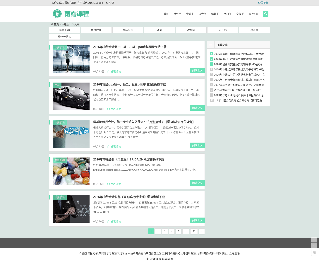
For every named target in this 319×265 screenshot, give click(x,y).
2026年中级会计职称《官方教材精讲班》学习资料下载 (129, 197)
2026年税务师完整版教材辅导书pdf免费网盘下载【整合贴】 (248, 64)
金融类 (190, 13)
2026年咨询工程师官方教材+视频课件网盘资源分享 (243, 59)
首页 (166, 13)
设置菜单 (263, 2)
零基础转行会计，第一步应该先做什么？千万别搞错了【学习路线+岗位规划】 (144, 122)
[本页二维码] (314, 253)
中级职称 (96, 30)
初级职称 (64, 30)
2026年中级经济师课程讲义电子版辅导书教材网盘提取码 (246, 69)
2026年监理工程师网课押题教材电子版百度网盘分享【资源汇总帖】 (253, 53)
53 (194, 231)
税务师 (191, 30)
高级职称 (128, 30)
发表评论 (115, 71)
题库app (253, 13)
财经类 (177, 13)
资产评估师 (64, 36)
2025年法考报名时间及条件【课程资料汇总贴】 (241, 95)
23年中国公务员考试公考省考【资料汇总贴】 (241, 100)
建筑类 (215, 13)
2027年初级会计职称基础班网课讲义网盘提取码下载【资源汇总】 (252, 84)
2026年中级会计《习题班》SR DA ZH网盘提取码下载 (128, 159)
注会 (159, 30)
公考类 (202, 13)
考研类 (227, 13)
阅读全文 (197, 70)
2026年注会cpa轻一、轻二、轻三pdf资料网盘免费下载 (129, 84)
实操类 (240, 13)
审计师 (223, 30)
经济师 (254, 30)
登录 (111, 2)
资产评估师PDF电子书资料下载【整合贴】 (238, 90)
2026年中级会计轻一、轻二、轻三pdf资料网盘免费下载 (130, 47)
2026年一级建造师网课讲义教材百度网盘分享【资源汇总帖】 (249, 79)
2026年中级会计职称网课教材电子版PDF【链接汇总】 (245, 74)
